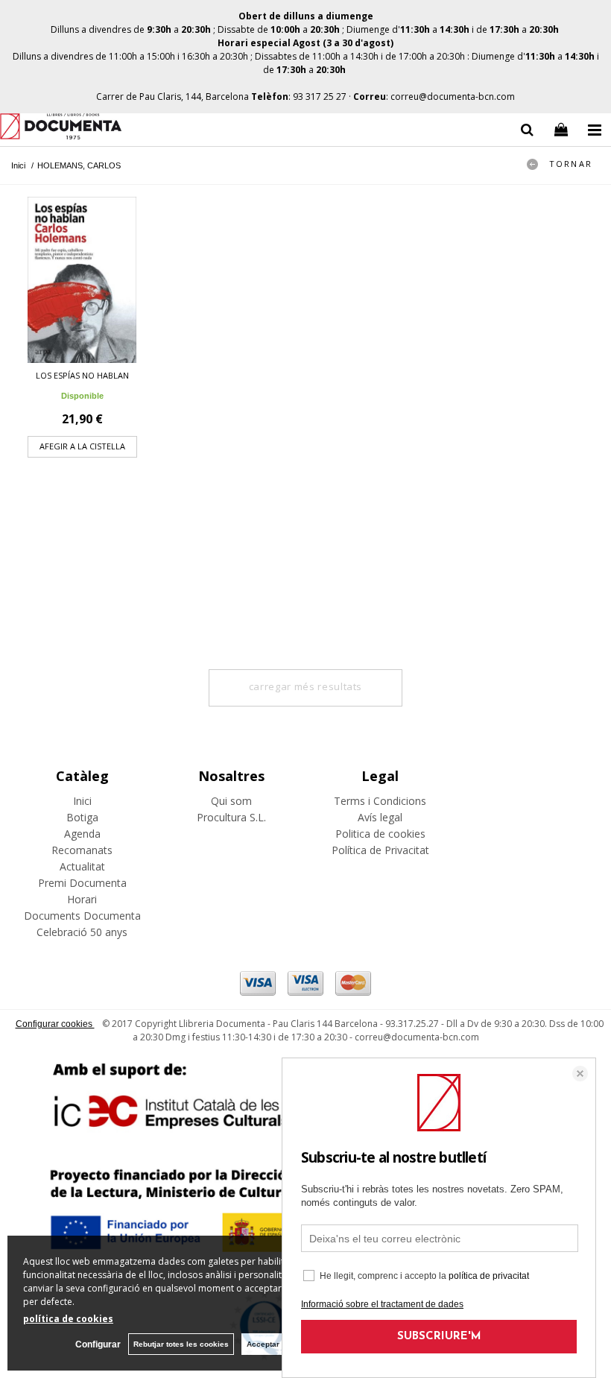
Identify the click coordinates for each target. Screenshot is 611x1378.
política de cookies (68, 1318)
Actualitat (82, 866)
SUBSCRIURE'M (439, 1336)
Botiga (82, 817)
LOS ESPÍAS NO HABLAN (82, 375)
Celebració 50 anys (82, 932)
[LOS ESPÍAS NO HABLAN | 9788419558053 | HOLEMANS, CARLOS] (82, 280)
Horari (82, 899)
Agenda (82, 834)
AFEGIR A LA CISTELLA (82, 446)
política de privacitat (489, 1276)
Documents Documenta (82, 915)
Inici (82, 801)
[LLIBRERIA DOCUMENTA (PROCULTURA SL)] (60, 128)
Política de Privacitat (380, 850)
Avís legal (380, 817)
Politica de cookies (380, 834)
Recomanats (82, 850)
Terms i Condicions (380, 801)
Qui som (231, 801)
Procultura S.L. (231, 817)
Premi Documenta (82, 883)
